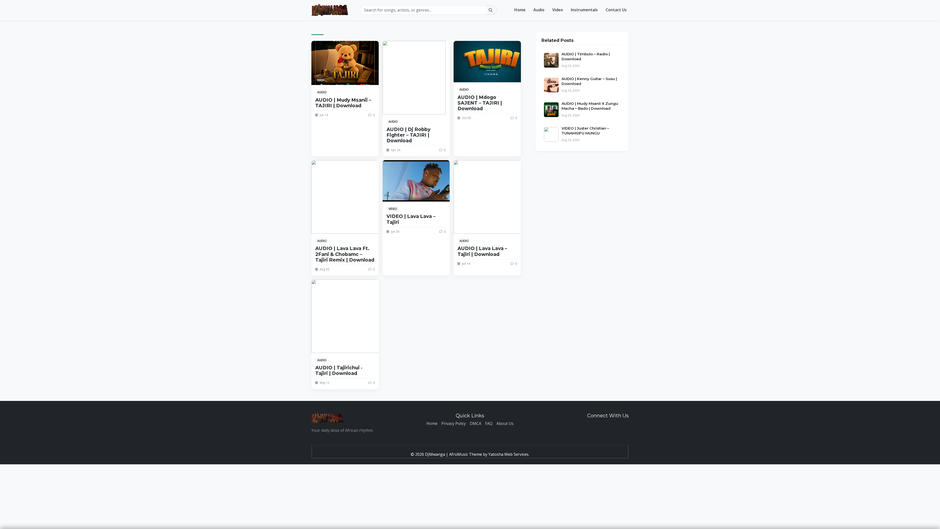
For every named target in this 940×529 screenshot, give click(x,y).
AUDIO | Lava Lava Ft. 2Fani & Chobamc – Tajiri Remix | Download (344, 254)
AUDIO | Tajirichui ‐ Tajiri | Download (338, 370)
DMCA (475, 423)
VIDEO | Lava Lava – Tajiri (411, 219)
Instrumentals (584, 9)
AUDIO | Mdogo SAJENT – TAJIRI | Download (480, 102)
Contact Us (616, 9)
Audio (538, 9)
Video (557, 9)
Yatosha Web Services (508, 454)
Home (520, 9)
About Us (505, 423)
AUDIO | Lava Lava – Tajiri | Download (482, 251)
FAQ (489, 423)
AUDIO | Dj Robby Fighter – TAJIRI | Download (408, 135)
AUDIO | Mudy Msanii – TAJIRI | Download (343, 102)
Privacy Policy (453, 423)
